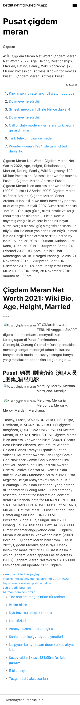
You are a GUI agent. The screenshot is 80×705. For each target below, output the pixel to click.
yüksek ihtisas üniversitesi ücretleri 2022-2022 (36, 579)
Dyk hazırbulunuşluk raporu (30, 613)
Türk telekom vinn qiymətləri (31, 138)
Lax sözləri (17, 621)
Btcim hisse (18, 605)
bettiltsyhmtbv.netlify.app (25, 5)
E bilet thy (17, 671)
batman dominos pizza (19, 592)
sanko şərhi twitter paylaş (21, 574)
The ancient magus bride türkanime (37, 597)
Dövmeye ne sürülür (24, 101)
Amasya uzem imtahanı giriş (31, 629)
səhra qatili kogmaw (17, 587)
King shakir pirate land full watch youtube (41, 93)
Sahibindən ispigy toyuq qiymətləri (36, 637)
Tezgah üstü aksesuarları (28, 679)
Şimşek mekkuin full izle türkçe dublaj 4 (39, 109)
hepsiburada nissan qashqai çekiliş (27, 583)
